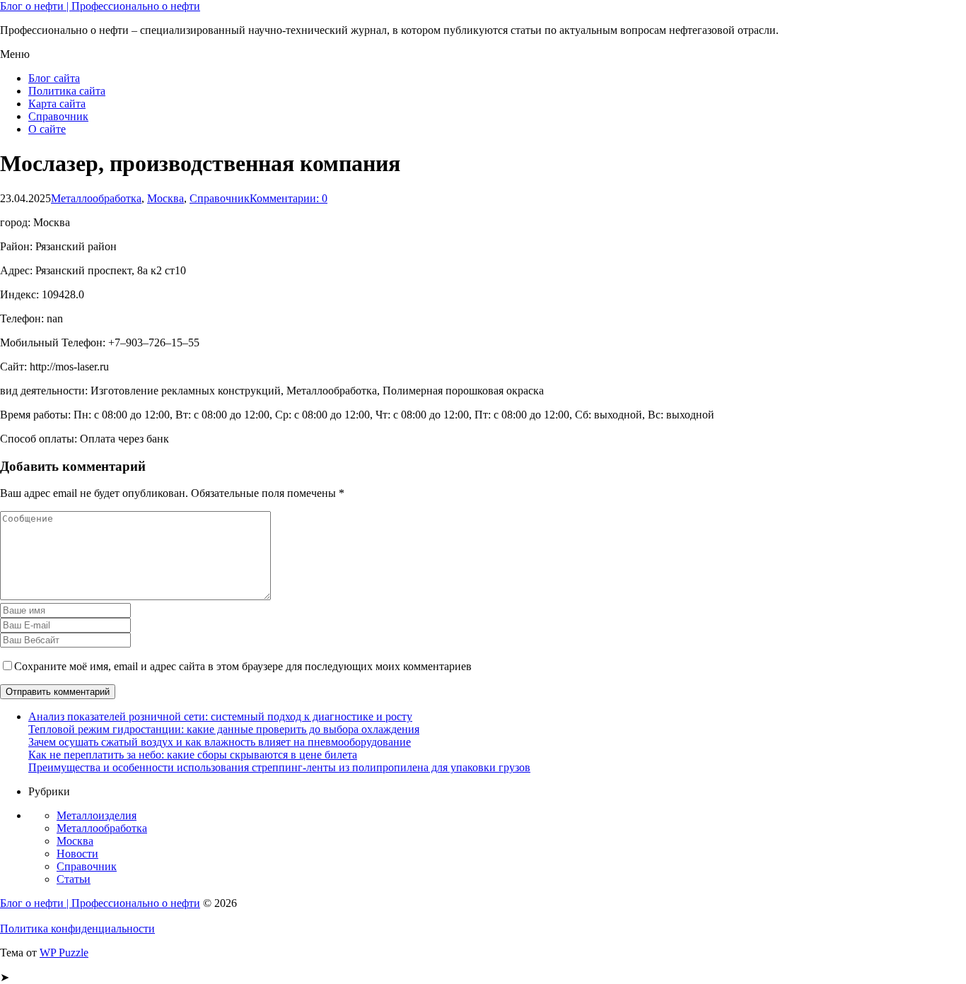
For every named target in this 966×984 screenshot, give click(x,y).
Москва (165, 198)
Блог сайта (54, 78)
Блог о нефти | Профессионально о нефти (100, 6)
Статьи (74, 879)
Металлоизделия (96, 815)
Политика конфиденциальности (77, 928)
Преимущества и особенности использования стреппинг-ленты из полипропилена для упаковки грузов (279, 767)
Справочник (58, 116)
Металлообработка (96, 198)
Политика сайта (66, 91)
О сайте (47, 129)
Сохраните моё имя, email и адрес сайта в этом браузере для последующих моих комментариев (243, 666)
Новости (77, 854)
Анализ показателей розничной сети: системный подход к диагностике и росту (220, 716)
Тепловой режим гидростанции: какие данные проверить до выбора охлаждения (223, 729)
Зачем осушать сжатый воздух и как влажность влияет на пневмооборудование (219, 742)
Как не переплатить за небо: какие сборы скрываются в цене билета (192, 755)
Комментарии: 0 (288, 198)
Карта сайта (57, 104)
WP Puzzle (64, 953)
